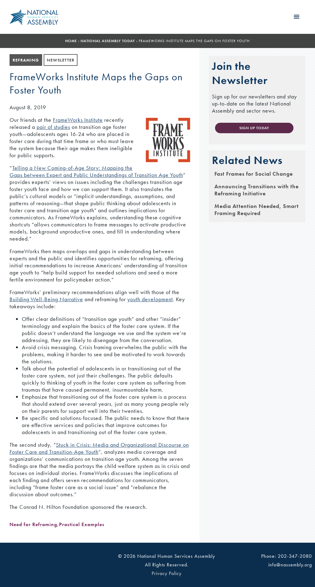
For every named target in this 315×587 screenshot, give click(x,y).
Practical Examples (81, 524)
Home (71, 40)
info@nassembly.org (290, 564)
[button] (296, 17)
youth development (150, 299)
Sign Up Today (254, 128)
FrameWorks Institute (78, 119)
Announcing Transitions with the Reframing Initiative (256, 190)
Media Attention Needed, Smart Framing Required (256, 209)
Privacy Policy (166, 573)
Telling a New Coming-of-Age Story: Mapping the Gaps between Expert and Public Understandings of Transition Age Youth (96, 171)
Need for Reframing (33, 524)
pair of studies (53, 126)
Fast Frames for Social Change (253, 173)
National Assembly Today (108, 40)
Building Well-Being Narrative (46, 299)
